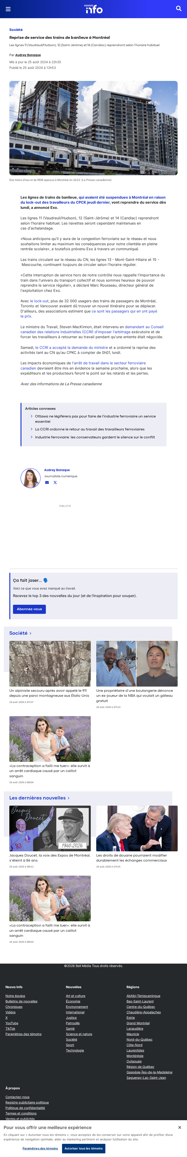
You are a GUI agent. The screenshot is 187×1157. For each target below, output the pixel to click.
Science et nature (79, 1034)
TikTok (10, 1028)
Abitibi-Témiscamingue (143, 996)
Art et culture (75, 996)
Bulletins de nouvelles (21, 1001)
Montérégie (135, 1056)
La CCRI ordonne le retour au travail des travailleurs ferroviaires (90, 429)
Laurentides (135, 1050)
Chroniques (13, 1007)
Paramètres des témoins (23, 1034)
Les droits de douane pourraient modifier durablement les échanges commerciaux (131, 858)
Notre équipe (15, 996)
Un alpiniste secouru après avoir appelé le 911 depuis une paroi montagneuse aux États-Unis (49, 693)
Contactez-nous (17, 1097)
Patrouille (73, 1023)
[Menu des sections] (8, 9)
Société (16, 30)
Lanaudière (135, 1028)
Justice (71, 1018)
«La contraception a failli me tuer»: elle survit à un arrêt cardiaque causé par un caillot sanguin (49, 771)
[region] (93, 1138)
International (75, 1012)
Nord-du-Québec (140, 1039)
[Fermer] (180, 1127)
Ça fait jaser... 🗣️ (31, 580)
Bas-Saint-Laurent (140, 1001)
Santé (70, 1028)
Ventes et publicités (20, 1119)
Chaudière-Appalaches (144, 1012)
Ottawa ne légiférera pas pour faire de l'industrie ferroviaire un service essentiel (95, 419)
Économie (73, 1001)
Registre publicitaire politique (27, 1102)
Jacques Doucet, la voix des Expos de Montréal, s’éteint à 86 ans (50, 858)
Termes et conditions (20, 1113)
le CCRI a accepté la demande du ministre (71, 347)
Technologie (75, 1050)
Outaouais (134, 1061)
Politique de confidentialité (25, 1108)
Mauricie (133, 1034)
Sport (70, 1045)
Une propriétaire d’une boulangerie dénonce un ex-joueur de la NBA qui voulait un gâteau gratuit (134, 696)
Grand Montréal (138, 1023)
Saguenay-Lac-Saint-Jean (146, 1078)
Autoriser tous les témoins (84, 1148)
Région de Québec (140, 1067)
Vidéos (10, 1012)
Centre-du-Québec (141, 1007)
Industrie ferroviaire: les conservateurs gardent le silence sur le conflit (95, 437)
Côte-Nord (135, 1045)
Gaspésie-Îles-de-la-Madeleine (149, 1072)
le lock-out (39, 301)
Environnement (77, 1007)
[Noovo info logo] (93, 9)
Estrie (131, 1018)
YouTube (11, 1023)
